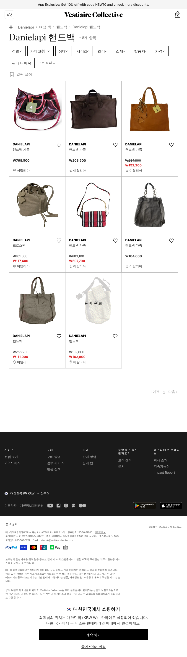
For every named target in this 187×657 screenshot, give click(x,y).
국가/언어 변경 (93, 646)
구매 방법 (54, 457)
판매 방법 (89, 457)
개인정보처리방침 (32, 505)
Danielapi (26, 27)
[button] (177, 14)
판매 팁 (88, 463)
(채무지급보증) (107, 559)
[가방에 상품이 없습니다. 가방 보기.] (177, 14)
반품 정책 (54, 469)
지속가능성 (162, 466)
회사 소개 (160, 460)
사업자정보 (100, 532)
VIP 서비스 (12, 463)
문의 (121, 466)
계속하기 (93, 635)
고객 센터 (125, 460)
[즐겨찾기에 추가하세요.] (59, 144)
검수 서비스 (55, 463)
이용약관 (10, 505)
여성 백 (45, 27)
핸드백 (61, 27)
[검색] (9, 14)
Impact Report (164, 473)
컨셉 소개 (11, 457)
